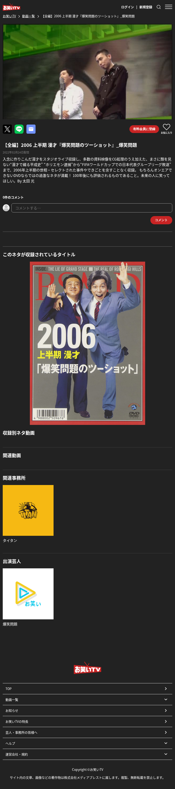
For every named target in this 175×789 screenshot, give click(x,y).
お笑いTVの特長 (16, 721)
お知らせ (11, 710)
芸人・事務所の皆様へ (21, 732)
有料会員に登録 (144, 129)
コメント (161, 220)
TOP (8, 688)
